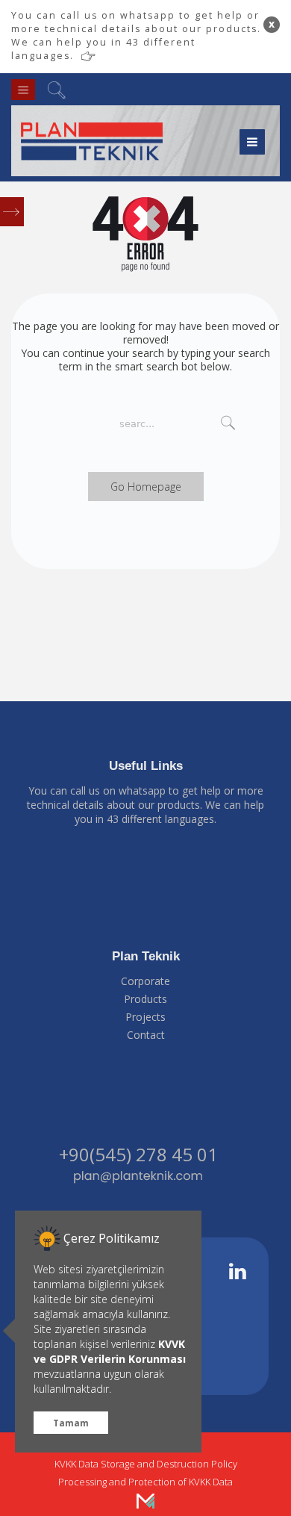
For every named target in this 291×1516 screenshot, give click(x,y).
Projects (145, 1017)
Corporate (145, 981)
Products (145, 999)
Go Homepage (145, 486)
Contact (146, 1035)
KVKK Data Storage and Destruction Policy (145, 1463)
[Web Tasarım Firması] (145, 1500)
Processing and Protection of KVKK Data (145, 1481)
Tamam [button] (71, 1423)
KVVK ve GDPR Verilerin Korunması (110, 1351)
